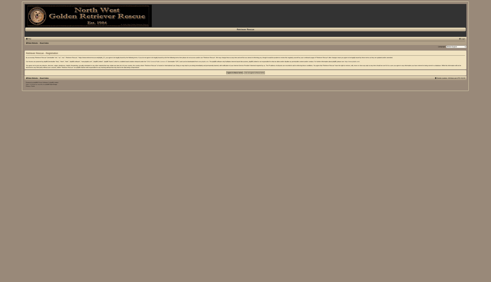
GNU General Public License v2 (157, 61)
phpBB (35, 82)
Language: (442, 47)
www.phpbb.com (203, 61)
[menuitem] (28, 39)
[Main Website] (245, 16)
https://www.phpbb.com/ (352, 61)
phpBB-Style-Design (51, 84)
